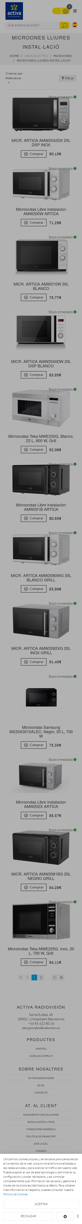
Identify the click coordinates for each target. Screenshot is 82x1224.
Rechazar (28, 1216)
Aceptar (41, 1204)
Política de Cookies (15, 1194)
